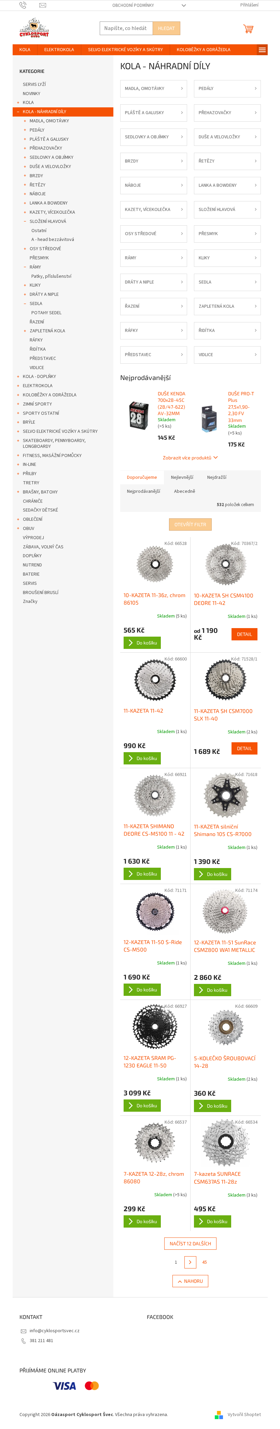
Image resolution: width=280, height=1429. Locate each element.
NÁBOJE (38, 194)
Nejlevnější (182, 477)
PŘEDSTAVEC (43, 358)
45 (204, 1262)
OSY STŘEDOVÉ (45, 248)
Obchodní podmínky (133, 5)
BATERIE (31, 574)
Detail (244, 634)
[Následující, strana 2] (190, 1262)
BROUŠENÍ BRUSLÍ (40, 592)
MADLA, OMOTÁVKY (49, 121)
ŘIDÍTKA (38, 349)
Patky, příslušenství (51, 276)
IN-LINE (29, 464)
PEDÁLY (37, 130)
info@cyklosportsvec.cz (55, 1330)
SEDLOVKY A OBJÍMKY (51, 157)
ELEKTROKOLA (38, 385)
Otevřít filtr (190, 524)
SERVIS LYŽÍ (34, 84)
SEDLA (36, 303)
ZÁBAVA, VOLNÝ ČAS (43, 547)
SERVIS (30, 583)
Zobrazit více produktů (187, 457)
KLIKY (35, 285)
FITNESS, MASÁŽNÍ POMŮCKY (52, 455)
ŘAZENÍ (37, 322)
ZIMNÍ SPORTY (37, 404)
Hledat (166, 28)
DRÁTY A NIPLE (44, 294)
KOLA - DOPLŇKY (39, 376)
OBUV (28, 528)
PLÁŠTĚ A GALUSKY (49, 139)
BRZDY (36, 175)
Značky (30, 601)
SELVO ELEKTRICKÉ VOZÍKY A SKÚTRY (60, 431)
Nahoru (193, 1281)
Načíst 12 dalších (190, 1243)
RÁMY (35, 267)
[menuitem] (25, 49)
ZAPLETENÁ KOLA (47, 331)
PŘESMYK (39, 258)
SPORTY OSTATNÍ (41, 413)
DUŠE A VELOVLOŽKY (50, 166)
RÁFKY (36, 340)
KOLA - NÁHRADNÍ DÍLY (44, 111)
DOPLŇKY (32, 555)
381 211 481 (41, 1340)
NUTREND (32, 565)
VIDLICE (37, 367)
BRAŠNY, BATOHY (40, 492)
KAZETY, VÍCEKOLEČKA (52, 212)
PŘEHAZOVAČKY (46, 148)
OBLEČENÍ (32, 519)
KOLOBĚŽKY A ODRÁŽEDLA (49, 395)
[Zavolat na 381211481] (29, 5)
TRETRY (31, 483)
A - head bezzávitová (52, 239)
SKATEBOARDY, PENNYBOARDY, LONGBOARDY (54, 443)
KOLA (28, 102)
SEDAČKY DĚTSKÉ (40, 510)
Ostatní (38, 230)
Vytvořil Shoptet (244, 1414)
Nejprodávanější (143, 491)
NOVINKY (31, 93)
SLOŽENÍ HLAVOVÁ (48, 221)
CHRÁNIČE (33, 501)
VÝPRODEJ (33, 537)
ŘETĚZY (37, 185)
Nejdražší (216, 477)
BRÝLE (29, 422)
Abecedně (184, 491)
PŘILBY (30, 473)
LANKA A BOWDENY (49, 203)
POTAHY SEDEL (46, 312)
